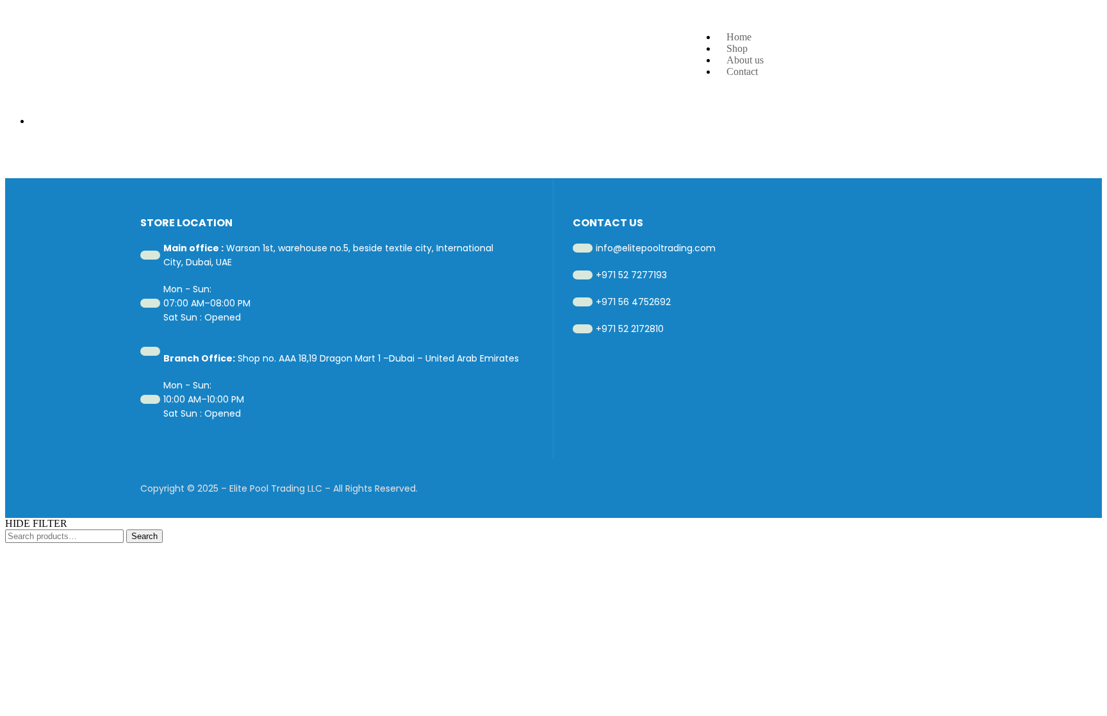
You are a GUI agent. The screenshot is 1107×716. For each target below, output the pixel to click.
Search (144, 536)
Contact (742, 71)
